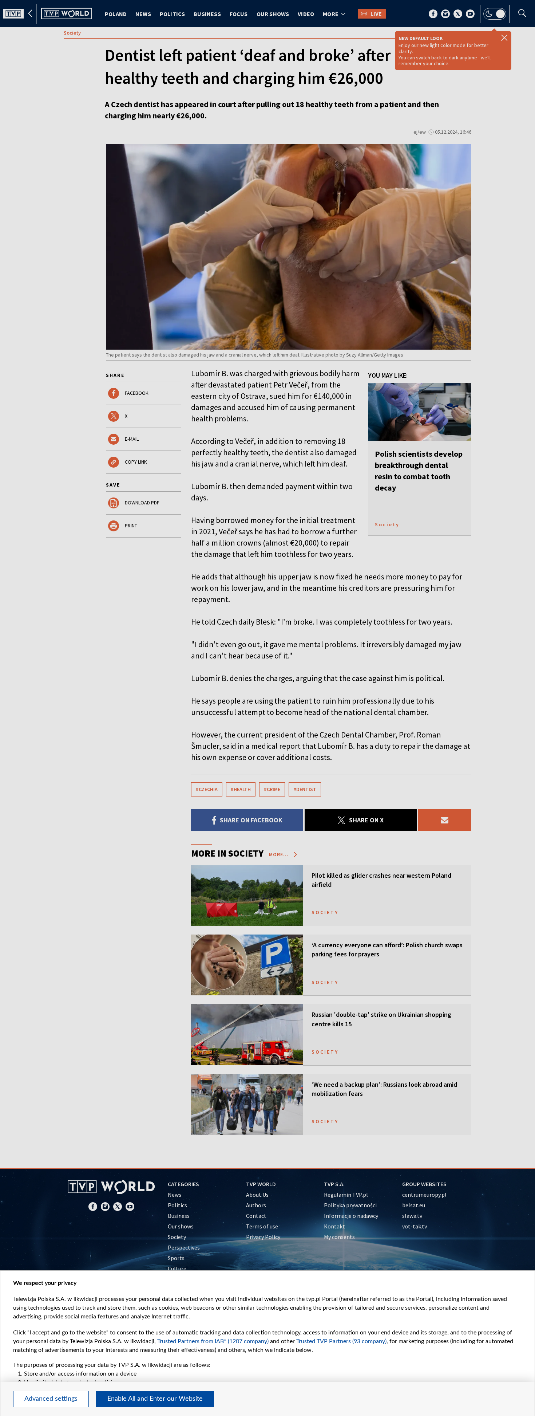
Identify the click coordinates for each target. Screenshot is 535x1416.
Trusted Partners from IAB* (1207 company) (213, 1341)
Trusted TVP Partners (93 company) (341, 1341)
